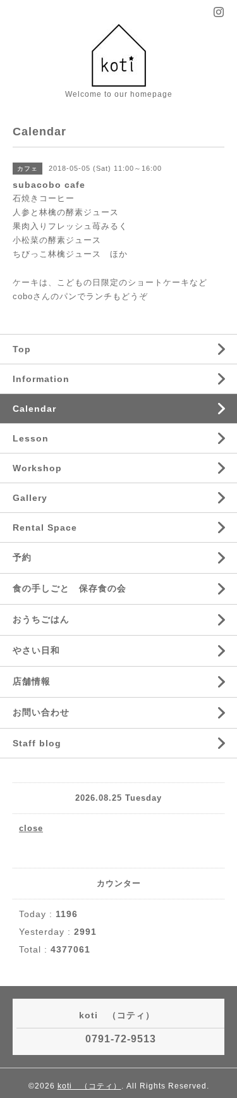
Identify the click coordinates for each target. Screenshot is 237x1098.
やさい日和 (36, 650)
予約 (22, 557)
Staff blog (37, 743)
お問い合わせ (41, 712)
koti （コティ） (89, 1086)
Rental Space (45, 527)
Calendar (34, 409)
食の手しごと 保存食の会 (69, 588)
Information (41, 379)
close (31, 828)
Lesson (31, 438)
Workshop (37, 468)
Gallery (30, 498)
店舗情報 (32, 681)
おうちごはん (41, 619)
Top (22, 349)
